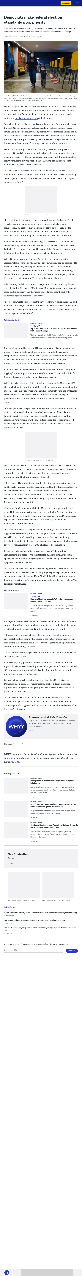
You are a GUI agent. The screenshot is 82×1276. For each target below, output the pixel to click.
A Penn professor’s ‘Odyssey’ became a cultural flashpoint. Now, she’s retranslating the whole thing (40, 912)
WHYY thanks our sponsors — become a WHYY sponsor (39, 215)
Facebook (14, 744)
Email (22, 744)
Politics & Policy (11, 9)
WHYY (8, 3)
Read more (11, 858)
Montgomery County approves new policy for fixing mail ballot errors (52, 781)
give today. (15, 762)
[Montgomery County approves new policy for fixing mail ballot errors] (16, 787)
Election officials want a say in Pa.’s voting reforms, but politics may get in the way (51, 600)
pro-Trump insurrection (26, 118)
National (32, 9)
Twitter (18, 744)
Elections (23, 9)
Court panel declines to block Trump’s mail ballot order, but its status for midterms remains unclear (54, 826)
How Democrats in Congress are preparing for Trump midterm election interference (34, 920)
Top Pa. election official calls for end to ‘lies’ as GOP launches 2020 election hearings (53, 329)
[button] (6, 1272)
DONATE (66, 3)
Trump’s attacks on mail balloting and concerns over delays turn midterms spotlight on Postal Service (53, 805)
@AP (11, 863)
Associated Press (11, 37)
